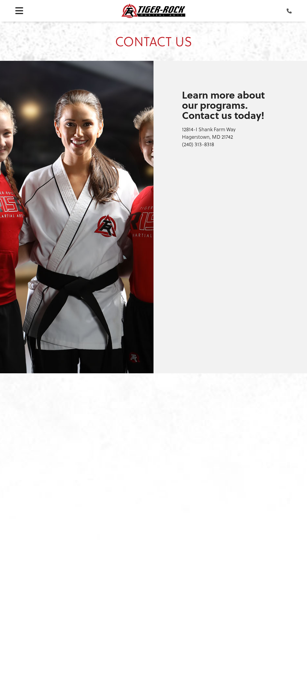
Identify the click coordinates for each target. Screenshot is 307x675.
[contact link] (289, 10)
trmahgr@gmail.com (161, 560)
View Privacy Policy (244, 653)
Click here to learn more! (44, 588)
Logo (153, 11)
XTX (212, 653)
